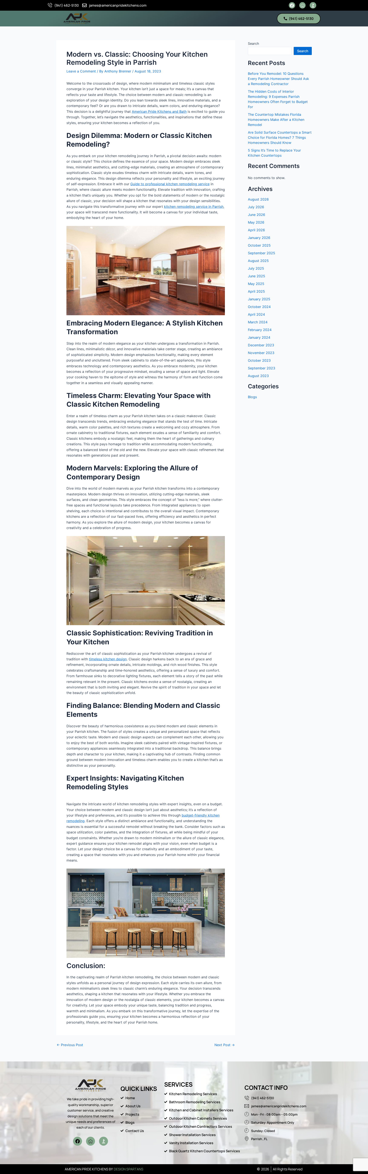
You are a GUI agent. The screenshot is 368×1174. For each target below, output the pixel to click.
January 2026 (259, 238)
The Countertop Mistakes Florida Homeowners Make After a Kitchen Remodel (276, 119)
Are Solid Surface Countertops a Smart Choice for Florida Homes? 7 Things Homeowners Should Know (280, 137)
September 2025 (261, 253)
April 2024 (256, 314)
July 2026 (256, 207)
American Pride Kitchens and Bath (159, 111)
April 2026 (256, 230)
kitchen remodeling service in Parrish (193, 206)
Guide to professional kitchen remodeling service (170, 184)
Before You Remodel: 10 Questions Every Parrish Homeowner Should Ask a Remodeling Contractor (278, 78)
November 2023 (261, 353)
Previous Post (70, 1045)
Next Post (224, 1045)
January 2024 (259, 337)
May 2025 (256, 284)
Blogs (252, 397)
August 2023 (258, 376)
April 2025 (256, 291)
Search (253, 43)
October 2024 (259, 307)
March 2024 (257, 322)
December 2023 (261, 345)
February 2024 (260, 330)
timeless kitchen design (108, 659)
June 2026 (256, 215)
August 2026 (258, 199)
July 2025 (256, 268)
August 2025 (258, 261)
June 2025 (256, 276)
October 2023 (259, 360)
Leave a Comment (81, 71)
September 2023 (261, 368)
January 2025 (259, 299)
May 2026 (256, 222)
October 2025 (259, 245)
